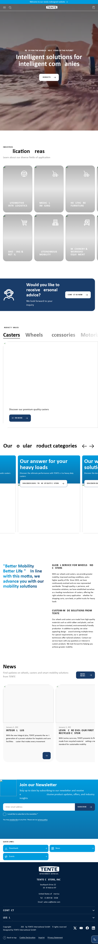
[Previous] (84, 446)
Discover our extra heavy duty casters (41, 483)
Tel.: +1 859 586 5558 (49, 898)
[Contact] (94, 939)
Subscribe (82, 807)
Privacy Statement (55, 938)
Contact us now (75, 295)
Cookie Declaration (27, 938)
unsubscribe (13, 820)
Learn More (17, 418)
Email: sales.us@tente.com (49, 902)
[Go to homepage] (51, 7)
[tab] (11, 335)
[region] (49, 488)
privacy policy (42, 820)
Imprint (41, 938)
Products (46, 77)
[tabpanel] (50, 385)
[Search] (10, 7)
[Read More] (47, 755)
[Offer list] (93, 7)
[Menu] (4, 7)
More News (82, 675)
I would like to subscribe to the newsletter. (22, 814)
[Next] (92, 446)
